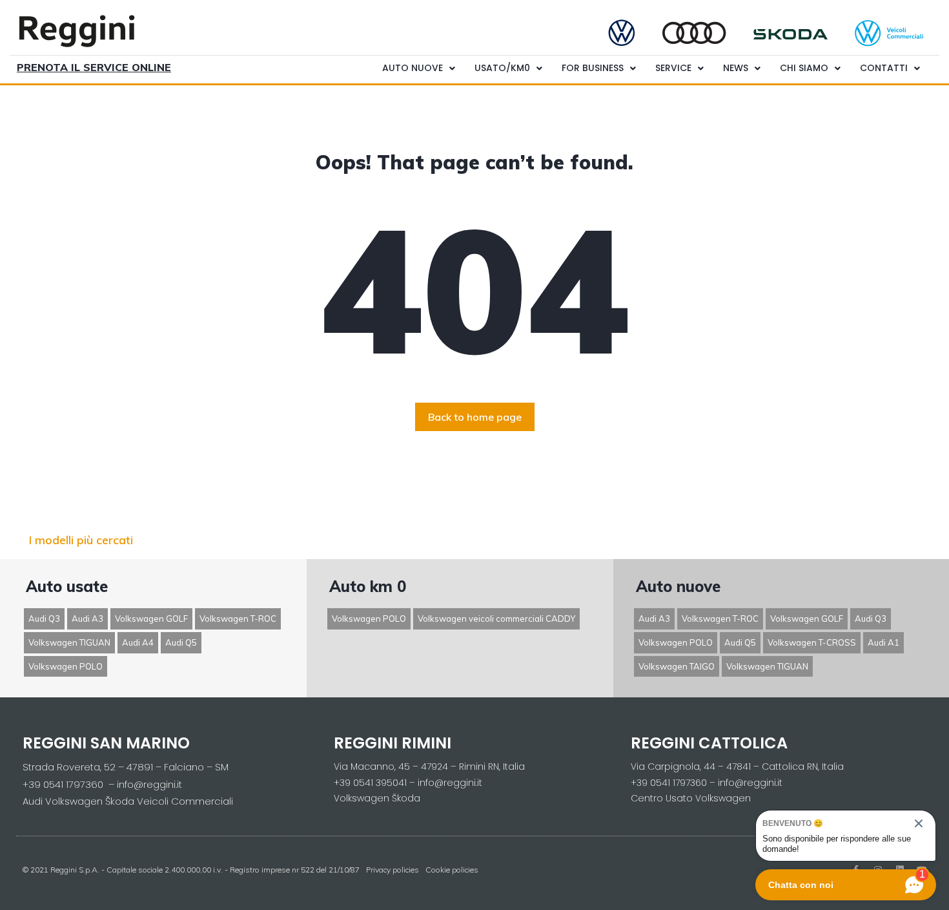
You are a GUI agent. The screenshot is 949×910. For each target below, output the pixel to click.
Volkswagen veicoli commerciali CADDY (496, 618)
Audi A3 (87, 618)
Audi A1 (883, 642)
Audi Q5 (181, 642)
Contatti (884, 67)
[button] (475, 417)
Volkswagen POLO (65, 666)
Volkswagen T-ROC (237, 618)
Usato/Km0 (502, 67)
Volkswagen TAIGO (676, 666)
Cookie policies (451, 869)
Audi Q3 (44, 618)
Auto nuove (412, 67)
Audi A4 (138, 642)
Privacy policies (392, 869)
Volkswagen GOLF (151, 618)
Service (673, 67)
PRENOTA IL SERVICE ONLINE (94, 67)
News (735, 67)
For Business (593, 67)
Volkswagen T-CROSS (812, 642)
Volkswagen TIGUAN (69, 642)
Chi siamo (804, 67)
